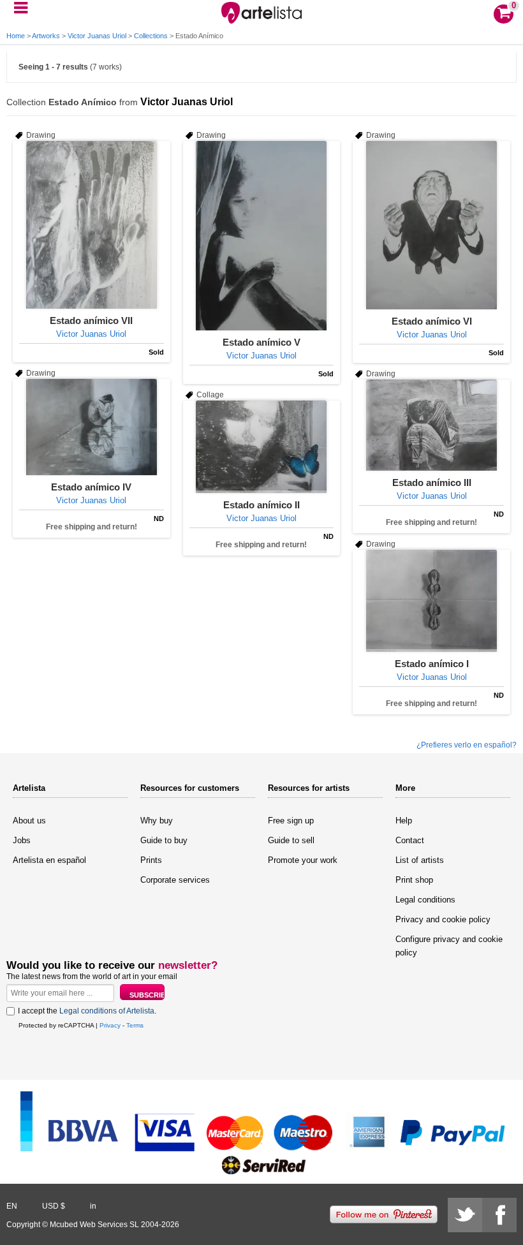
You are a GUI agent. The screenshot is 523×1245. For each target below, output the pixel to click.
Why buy (156, 820)
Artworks (46, 36)
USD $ (53, 1206)
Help (403, 820)
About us (29, 820)
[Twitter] (465, 1215)
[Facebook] (499, 1215)
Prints (151, 860)
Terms (135, 1025)
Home (15, 36)
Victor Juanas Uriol (97, 36)
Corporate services (175, 880)
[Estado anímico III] (431, 425)
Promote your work (302, 860)
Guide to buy (164, 840)
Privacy (110, 1025)
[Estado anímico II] (262, 447)
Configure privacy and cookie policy (449, 945)
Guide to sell (291, 840)
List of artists (419, 860)
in (93, 1206)
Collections (151, 36)
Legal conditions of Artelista (106, 1010)
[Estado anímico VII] (91, 225)
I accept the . (87, 1010)
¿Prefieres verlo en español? (466, 744)
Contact (409, 840)
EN (11, 1206)
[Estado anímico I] (431, 601)
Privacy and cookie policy (442, 919)
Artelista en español (49, 860)
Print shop (414, 880)
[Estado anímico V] (262, 235)
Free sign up (291, 820)
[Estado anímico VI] (431, 225)
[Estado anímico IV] (91, 427)
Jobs (22, 840)
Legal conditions (425, 899)
